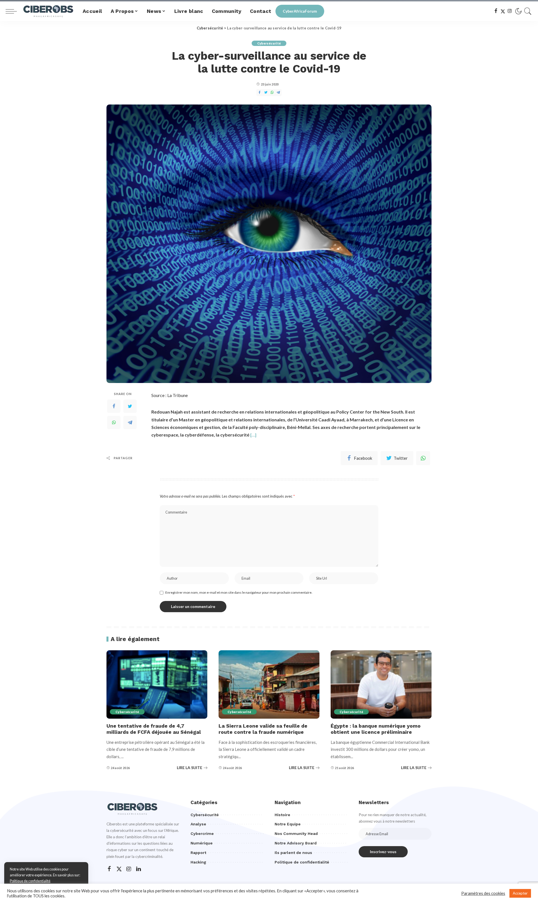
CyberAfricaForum (300, 11)
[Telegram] (130, 422)
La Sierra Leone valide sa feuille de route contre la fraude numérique (263, 729)
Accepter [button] (520, 893)
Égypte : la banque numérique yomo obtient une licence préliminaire (376, 729)
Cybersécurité (269, 43)
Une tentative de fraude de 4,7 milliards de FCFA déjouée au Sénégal (153, 729)
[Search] (527, 11)
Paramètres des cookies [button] (483, 893)
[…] (253, 434)
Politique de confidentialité (30, 881)
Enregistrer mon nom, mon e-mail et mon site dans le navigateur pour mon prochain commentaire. (238, 592)
